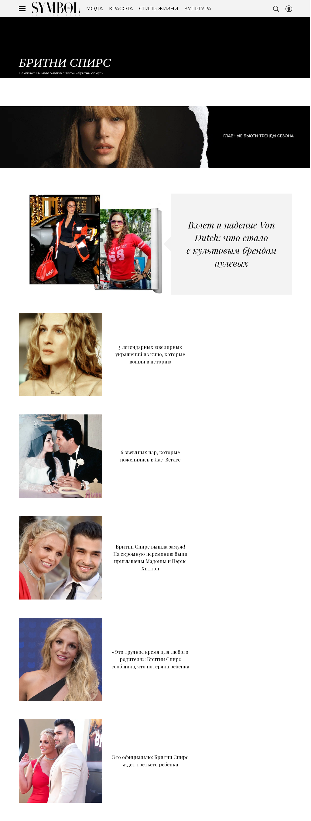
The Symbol (56, 8)
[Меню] (22, 8)
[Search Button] (276, 8)
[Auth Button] (288, 8)
